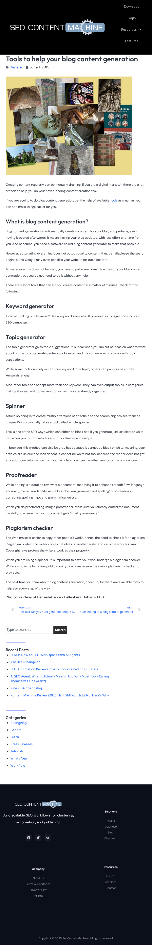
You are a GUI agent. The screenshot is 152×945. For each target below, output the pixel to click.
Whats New (19, 758)
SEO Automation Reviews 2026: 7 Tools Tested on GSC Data (54, 669)
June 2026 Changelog (26, 688)
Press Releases (21, 744)
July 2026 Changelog (25, 662)
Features (131, 41)
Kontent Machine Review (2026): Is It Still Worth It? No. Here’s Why (59, 695)
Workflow (17, 765)
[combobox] (29, 630)
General (16, 67)
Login (131, 18)
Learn (14, 737)
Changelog (18, 723)
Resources (129, 29)
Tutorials (17, 751)
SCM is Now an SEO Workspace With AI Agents (45, 655)
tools (113, 200)
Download (131, 6)
